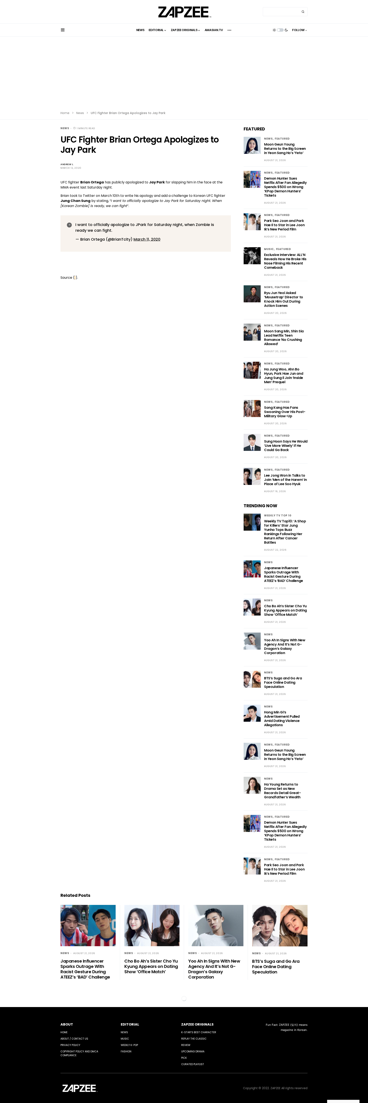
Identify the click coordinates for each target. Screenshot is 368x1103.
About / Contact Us (74, 1038)
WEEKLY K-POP (129, 1045)
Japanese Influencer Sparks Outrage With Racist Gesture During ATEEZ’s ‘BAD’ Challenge (283, 574)
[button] (62, 30)
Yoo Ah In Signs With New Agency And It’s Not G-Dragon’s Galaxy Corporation (284, 646)
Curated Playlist (192, 1064)
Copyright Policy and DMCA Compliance (79, 1053)
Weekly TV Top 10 (278, 515)
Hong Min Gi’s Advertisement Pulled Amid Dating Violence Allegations (282, 718)
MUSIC (269, 249)
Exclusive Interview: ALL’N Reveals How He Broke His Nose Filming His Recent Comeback (285, 261)
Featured (282, 138)
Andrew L (66, 164)
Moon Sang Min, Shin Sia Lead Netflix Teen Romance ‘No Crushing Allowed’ (284, 337)
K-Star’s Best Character (198, 1032)
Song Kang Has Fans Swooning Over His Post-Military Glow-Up (284, 412)
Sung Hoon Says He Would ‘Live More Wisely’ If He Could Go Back (286, 445)
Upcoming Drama (192, 1051)
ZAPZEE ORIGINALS (197, 1024)
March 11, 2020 (147, 239)
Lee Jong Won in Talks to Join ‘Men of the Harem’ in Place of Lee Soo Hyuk (285, 479)
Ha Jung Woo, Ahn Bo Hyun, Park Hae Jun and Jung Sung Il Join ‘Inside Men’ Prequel (283, 375)
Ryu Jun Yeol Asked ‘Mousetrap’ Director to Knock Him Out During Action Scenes (283, 299)
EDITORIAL (130, 1024)
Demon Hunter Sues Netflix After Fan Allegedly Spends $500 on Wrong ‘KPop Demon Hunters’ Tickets (285, 187)
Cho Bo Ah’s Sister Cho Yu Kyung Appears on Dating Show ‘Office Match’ (285, 610)
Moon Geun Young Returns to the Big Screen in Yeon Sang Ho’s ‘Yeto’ (285, 148)
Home (64, 113)
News (80, 113)
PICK (184, 1058)
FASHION (126, 1051)
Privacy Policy (70, 1045)
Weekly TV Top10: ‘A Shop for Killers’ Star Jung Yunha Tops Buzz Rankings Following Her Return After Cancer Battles (285, 532)
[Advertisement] (184, 76)
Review (185, 1045)
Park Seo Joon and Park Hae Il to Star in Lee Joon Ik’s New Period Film (284, 225)
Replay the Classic (194, 1038)
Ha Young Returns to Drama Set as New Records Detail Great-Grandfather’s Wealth (282, 791)
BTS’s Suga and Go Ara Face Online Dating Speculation (283, 682)
